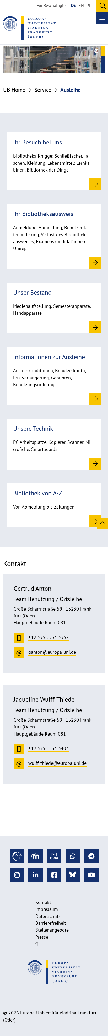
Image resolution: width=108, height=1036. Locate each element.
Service (42, 89)
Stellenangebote (52, 930)
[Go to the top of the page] (37, 944)
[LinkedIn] (35, 875)
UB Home (14, 89)
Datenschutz (48, 916)
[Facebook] (54, 875)
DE (73, 5)
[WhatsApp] (73, 856)
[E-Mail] (54, 856)
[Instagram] (17, 875)
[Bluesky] (73, 875)
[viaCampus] (17, 856)
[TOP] (102, 523)
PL (89, 5)
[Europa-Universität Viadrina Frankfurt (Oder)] (29, 28)
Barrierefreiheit (50, 923)
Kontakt (43, 902)
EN (81, 5)
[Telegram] (91, 856)
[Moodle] (35, 856)
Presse (41, 937)
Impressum (46, 909)
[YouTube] (91, 875)
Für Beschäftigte (51, 5)
